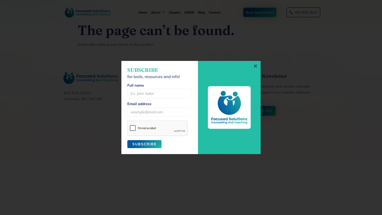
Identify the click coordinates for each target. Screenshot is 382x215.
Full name (135, 86)
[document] (191, 107)
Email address (139, 104)
